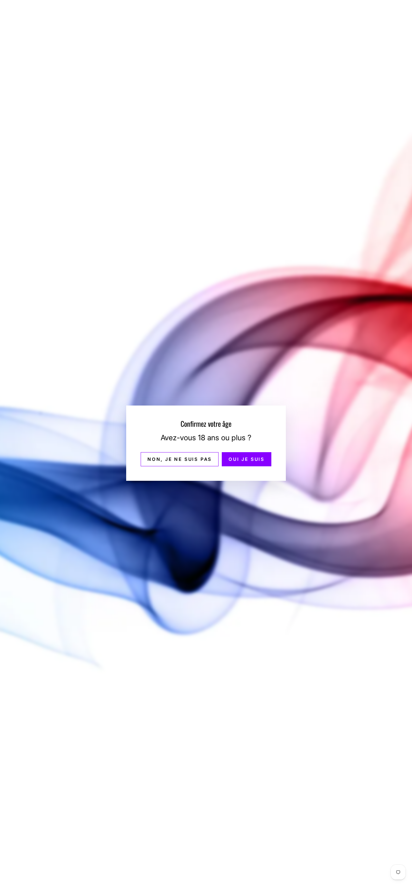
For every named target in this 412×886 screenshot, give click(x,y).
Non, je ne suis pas (179, 458)
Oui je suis (247, 458)
